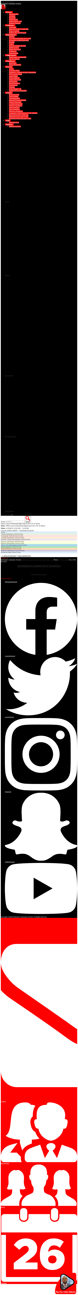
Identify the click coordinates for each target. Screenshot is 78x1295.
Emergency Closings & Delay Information (22, 72)
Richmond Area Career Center (18, 117)
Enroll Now (13, 63)
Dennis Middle (13, 96)
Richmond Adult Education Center (20, 118)
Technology (13, 51)
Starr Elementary (14, 107)
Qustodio (12, 87)
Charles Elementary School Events (12, 534)
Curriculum (12, 27)
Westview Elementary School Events (12, 550)
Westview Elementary (16, 111)
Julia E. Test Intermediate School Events (14, 545)
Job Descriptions (14, 59)
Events (3, 532)
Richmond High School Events (11, 552)
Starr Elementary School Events (11, 547)
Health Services (14, 48)
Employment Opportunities (17, 57)
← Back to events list (9, 556)
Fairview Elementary (15, 106)
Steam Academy (14, 31)
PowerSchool (13, 85)
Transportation (13, 53)
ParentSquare (13, 81)
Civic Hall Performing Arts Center (20, 38)
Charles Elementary (15, 102)
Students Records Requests (17, 33)
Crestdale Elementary (16, 104)
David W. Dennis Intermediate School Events (15, 539)
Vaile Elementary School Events (11, 549)
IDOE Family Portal (15, 74)
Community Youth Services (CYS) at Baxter (23, 113)
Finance (11, 44)
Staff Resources (14, 122)
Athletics (12, 37)
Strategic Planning (15, 23)
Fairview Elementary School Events (12, 541)
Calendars (12, 16)
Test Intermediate (14, 98)
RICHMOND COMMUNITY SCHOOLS (39, 566)
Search (3, 522)
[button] (9, 12)
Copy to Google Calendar (9, 530)
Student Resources (15, 126)
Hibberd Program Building (17, 100)
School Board (13, 19)
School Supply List (15, 89)
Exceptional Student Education (19, 40)
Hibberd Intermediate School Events (12, 543)
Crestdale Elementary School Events (12, 538)
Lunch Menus (13, 76)
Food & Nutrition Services (17, 46)
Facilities (12, 42)
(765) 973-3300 (64, 560)
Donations (12, 18)
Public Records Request (39, 574)
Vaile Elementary (14, 109)
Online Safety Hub (15, 80)
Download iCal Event (27, 530)
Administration (13, 14)
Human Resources (15, 49)
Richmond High (14, 95)
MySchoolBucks (14, 78)
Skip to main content (7, 2)
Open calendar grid (24, 556)
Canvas (11, 69)
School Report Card (15, 21)
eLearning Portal (14, 70)
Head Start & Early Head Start (18, 29)
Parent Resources (14, 83)
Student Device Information (18, 91)
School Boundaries (15, 65)
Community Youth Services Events (12, 536)
